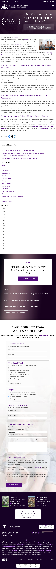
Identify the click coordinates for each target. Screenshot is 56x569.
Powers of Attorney (8, 194)
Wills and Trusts (7, 201)
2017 (2, 234)
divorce (26, 40)
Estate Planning (6, 178)
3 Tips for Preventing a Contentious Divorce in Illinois (18, 150)
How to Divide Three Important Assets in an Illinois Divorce (19, 158)
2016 (2, 237)
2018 (2, 231)
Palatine (14, 550)
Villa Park (48, 550)
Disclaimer (26, 480)
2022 (3, 220)
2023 (3, 217)
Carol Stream (39, 543)
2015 (2, 240)
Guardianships (6, 183)
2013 (2, 246)
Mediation (5, 189)
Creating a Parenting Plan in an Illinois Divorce (16, 156)
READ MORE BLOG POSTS (15, 313)
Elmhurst (38, 545)
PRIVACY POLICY (33, 559)
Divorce (16, 37)
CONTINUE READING (27, 279)
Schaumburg (41, 550)
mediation (35, 539)
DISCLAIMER (22, 559)
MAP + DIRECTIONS (17, 505)
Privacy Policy (35, 480)
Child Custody (6, 170)
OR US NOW (46, 526)
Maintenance (6, 186)
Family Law (5, 181)
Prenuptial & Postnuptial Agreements (13, 196)
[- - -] (53, 6)
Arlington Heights (23, 541)
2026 (3, 209)
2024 (3, 214)
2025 (3, 211)
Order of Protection (8, 191)
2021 (2, 223)
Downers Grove (21, 545)
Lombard (14, 541)
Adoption (5, 165)
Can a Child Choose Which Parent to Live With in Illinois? (19, 148)
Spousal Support (7, 199)
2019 (2, 229)
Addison (50, 541)
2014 (2, 243)
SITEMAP (51, 559)
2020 (3, 226)
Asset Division (6, 168)
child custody (19, 44)
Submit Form (14, 484)
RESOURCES (43, 559)
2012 (2, 249)
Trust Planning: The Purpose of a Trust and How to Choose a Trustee (23, 153)
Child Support (6, 173)
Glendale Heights (10, 546)
